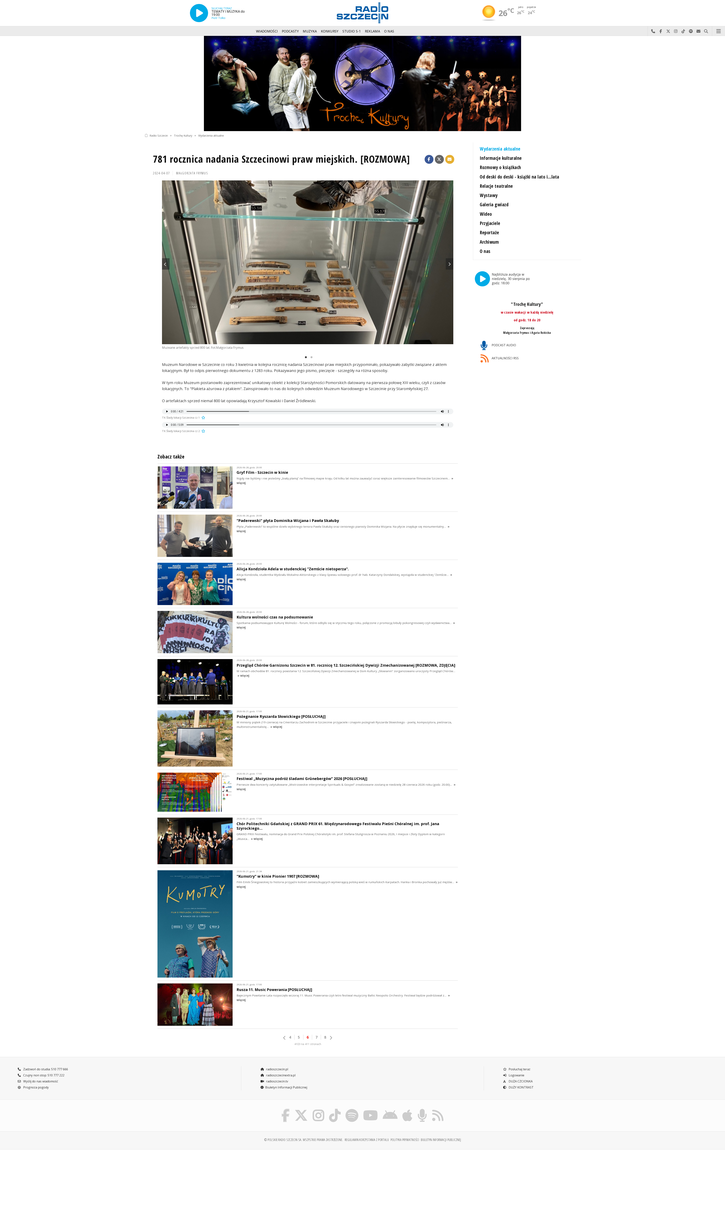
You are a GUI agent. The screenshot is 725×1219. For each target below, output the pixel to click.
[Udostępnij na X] (439, 159)
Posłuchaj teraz (519, 1069)
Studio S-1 (351, 31)
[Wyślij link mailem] (449, 159)
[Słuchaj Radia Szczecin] (199, 13)
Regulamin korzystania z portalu (367, 1139)
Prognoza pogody (35, 1087)
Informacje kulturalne (501, 158)
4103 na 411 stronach (307, 1044)
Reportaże (489, 232)
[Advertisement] (198, 1182)
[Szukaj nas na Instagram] (318, 1110)
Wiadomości (267, 31)
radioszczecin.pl (276, 1069)
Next (449, 264)
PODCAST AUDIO (503, 345)
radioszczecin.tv (276, 1081)
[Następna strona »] (330, 1038)
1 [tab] (305, 357)
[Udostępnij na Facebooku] (429, 159)
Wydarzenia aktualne (211, 135)
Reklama (372, 31)
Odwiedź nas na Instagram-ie (675, 31)
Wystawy (488, 195)
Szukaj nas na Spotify (691, 31)
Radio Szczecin (159, 135)
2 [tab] (310, 357)
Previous (166, 264)
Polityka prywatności (405, 1139)
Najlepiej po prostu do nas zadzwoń (653, 31)
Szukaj (706, 31)
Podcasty (290, 31)
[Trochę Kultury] (362, 83)
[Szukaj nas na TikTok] (335, 1110)
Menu (718, 31)
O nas (389, 31)
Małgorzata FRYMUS (192, 173)
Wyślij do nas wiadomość (698, 31)
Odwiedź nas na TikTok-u (683, 31)
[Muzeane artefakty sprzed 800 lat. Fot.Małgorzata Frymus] (307, 262)
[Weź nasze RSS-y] (438, 1110)
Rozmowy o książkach (500, 167)
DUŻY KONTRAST (521, 1087)
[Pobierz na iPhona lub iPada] (407, 1110)
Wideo (486, 214)
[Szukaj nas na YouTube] (370, 1110)
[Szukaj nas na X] (301, 1110)
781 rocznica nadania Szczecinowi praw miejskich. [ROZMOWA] (281, 158)
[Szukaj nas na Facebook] (285, 1110)
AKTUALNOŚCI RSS (505, 358)
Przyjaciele (490, 223)
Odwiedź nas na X (668, 31)
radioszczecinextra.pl (280, 1075)
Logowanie (516, 1075)
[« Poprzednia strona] (284, 1038)
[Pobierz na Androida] (390, 1110)
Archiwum (489, 242)
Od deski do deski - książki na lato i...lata (519, 177)
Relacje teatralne (496, 186)
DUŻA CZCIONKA (520, 1081)
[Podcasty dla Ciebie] (422, 1110)
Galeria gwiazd (494, 204)
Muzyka (310, 31)
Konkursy (330, 31)
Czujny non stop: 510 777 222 (43, 1075)
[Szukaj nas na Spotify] (352, 1110)
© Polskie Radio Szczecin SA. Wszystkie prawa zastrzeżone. (303, 1139)
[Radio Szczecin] (362, 13)
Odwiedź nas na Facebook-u (660, 31)
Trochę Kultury (183, 135)
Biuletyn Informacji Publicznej (286, 1087)
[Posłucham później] (203, 417)
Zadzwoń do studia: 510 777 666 (45, 1069)
